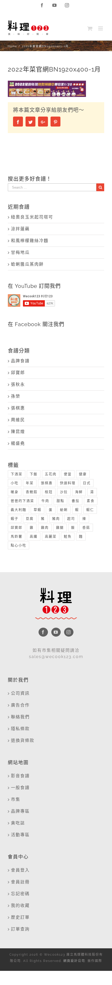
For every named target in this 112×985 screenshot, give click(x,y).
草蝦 (37, 510)
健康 (83, 474)
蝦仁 (90, 510)
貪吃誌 (18, 822)
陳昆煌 (18, 431)
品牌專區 (20, 811)
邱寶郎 (18, 372)
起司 (71, 519)
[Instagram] (68, 632)
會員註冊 (20, 881)
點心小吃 (18, 545)
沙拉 (64, 492)
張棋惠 (18, 408)
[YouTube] (56, 632)
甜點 (60, 501)
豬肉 (56, 519)
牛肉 (45, 501)
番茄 (75, 501)
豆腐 (30, 519)
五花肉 (51, 474)
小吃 (14, 483)
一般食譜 (20, 787)
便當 (68, 474)
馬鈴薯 (16, 536)
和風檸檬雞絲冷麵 (29, 240)
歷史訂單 (20, 917)
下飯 (34, 474)
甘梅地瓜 (20, 252)
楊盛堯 (18, 443)
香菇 (86, 527)
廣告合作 (20, 705)
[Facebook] (43, 632)
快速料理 (68, 483)
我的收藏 (20, 905)
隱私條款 (20, 728)
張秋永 (18, 384)
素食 (91, 501)
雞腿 (60, 527)
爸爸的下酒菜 (22, 501)
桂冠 (49, 492)
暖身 (14, 492)
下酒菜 (16, 474)
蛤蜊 (64, 510)
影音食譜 (20, 775)
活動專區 (20, 834)
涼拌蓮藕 (20, 228)
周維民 (18, 419)
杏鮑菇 (32, 492)
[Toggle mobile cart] (90, 28)
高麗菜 (51, 536)
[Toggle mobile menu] (101, 28)
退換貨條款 (22, 740)
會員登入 (20, 870)
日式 (87, 483)
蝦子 (14, 519)
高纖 (34, 536)
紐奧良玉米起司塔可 (32, 217)
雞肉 (45, 527)
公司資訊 (20, 693)
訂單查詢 (20, 929)
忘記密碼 (20, 893)
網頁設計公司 (74, 961)
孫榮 (15, 396)
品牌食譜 (20, 360)
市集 (15, 799)
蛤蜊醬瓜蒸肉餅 (27, 264)
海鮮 (79, 492)
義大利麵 (18, 510)
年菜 (30, 483)
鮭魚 (68, 536)
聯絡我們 (20, 716)
